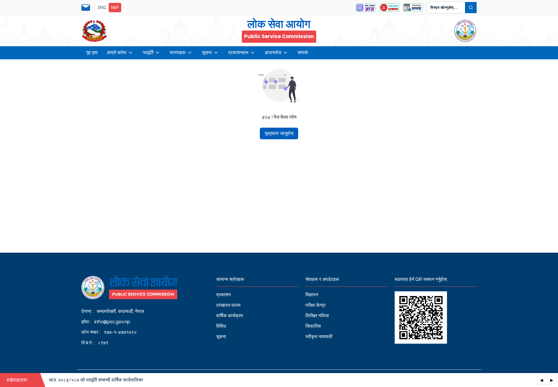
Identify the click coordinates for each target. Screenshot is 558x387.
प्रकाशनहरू (238, 52)
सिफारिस (313, 326)
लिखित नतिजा (317, 315)
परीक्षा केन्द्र (315, 305)
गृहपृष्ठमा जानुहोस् (279, 133)
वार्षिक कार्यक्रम (229, 315)
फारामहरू (178, 52)
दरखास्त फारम (228, 305)
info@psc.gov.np (112, 321)
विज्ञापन (311, 294)
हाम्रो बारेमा (116, 52)
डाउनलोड (273, 52)
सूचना (207, 52)
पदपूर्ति (148, 52)
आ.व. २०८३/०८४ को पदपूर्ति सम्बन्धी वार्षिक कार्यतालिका (93, 380)
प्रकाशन (223, 294)
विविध (221, 326)
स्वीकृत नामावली (318, 336)
